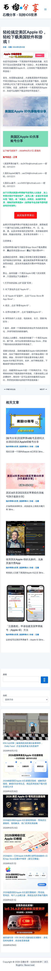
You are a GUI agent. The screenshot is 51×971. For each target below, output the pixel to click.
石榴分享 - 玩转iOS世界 (20, 15)
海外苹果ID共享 (12, 447)
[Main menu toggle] (45, 9)
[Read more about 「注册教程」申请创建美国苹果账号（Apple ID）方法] (25, 603)
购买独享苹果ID (25, 215)
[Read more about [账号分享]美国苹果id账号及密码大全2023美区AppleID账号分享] (25, 421)
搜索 (5, 674)
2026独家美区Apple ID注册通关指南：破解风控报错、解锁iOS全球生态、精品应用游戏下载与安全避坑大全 (25, 784)
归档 (5, 695)
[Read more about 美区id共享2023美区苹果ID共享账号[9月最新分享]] (25, 476)
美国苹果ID (23, 447)
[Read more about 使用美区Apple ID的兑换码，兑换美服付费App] (25, 538)
